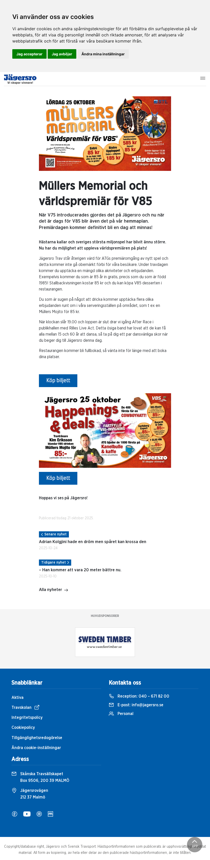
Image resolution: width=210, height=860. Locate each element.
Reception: (143, 696)
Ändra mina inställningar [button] (103, 54)
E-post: (140, 705)
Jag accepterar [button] (29, 54)
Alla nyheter (50, 590)
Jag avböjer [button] (62, 54)
